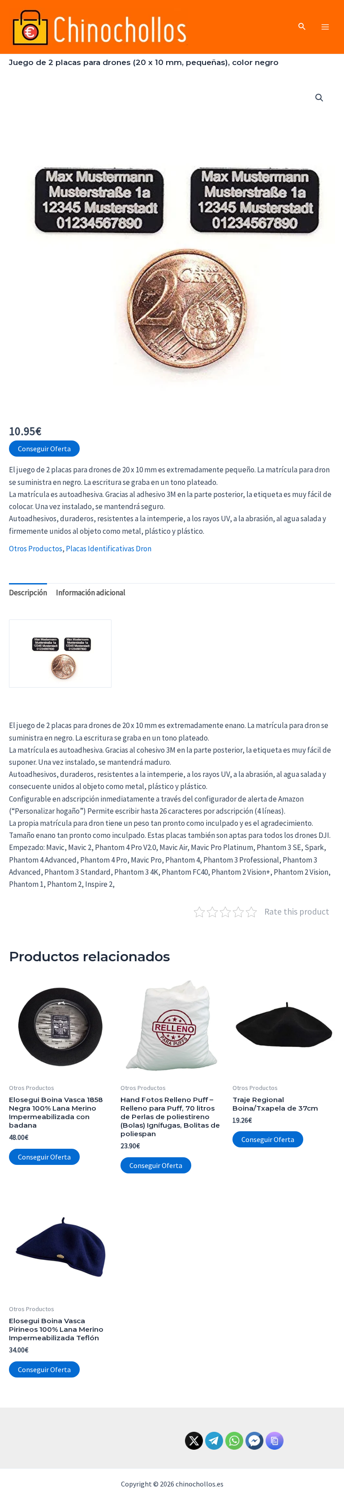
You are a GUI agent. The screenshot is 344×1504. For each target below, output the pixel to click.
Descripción (28, 592)
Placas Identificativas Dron (108, 549)
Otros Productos (35, 549)
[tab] (28, 593)
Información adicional (90, 592)
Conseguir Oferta (44, 448)
